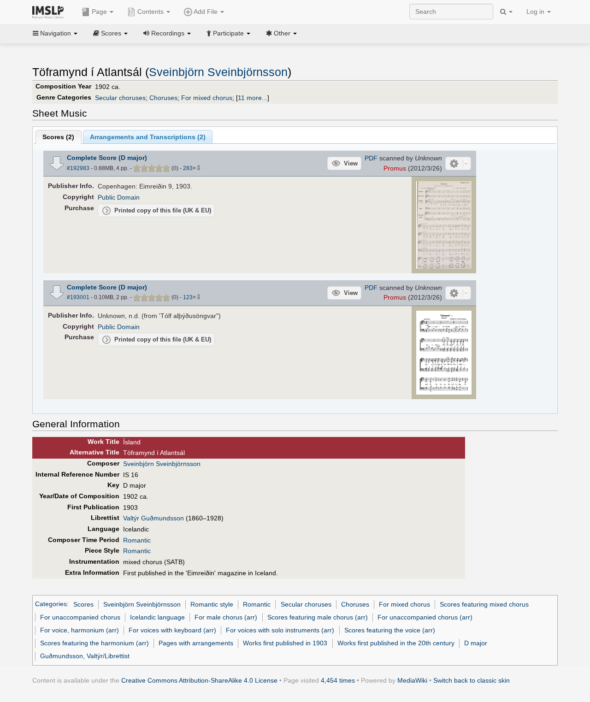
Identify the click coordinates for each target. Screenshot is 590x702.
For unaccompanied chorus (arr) (425, 617)
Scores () (58, 137)
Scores (83, 604)
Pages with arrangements (196, 643)
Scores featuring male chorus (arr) (317, 617)
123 (188, 297)
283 (188, 168)
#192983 (78, 168)
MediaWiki (412, 680)
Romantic (137, 540)
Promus (395, 168)
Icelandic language (157, 617)
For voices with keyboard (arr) (172, 630)
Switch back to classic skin (471, 680)
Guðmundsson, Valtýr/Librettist (85, 656)
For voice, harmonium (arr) (79, 630)
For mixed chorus (206, 97)
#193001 (78, 297)
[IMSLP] (50, 11)
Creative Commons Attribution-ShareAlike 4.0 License (199, 680)
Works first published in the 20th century (395, 643)
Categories (51, 604)
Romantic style (211, 604)
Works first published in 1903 (285, 643)
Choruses (163, 97)
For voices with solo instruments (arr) (280, 630)
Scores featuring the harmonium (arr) (94, 643)
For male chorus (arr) (226, 617)
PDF (371, 158)
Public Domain (119, 197)
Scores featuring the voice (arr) (389, 630)
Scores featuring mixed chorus (484, 604)
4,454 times (338, 680)
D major (475, 643)
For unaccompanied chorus (80, 617)
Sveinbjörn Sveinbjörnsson (218, 72)
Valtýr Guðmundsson (153, 518)
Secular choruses (120, 97)
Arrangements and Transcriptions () (148, 137)
